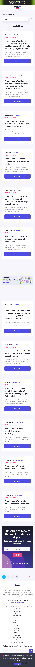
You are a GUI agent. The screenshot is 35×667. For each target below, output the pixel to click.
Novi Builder (17, 640)
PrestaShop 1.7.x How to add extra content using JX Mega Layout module (17, 353)
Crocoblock (17, 628)
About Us (17, 611)
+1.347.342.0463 (23, 600)
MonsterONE (17, 637)
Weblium (17, 633)
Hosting (17, 613)
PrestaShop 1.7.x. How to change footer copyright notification (16, 239)
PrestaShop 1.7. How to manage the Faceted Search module (17, 161)
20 (17, 577)
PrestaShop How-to (10, 37)
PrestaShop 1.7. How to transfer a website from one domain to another (17, 123)
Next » (31, 577)
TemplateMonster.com (13, 606)
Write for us (17, 618)
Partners (17, 620)
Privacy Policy (11, 563)
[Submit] (31, 651)
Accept (17, 664)
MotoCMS (17, 630)
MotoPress (17, 635)
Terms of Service (23, 563)
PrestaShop (20, 35)
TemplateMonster (17, 626)
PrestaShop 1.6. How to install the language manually (15, 431)
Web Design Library (17, 642)
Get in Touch (17, 616)
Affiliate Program (17, 622)
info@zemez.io (20, 603)
